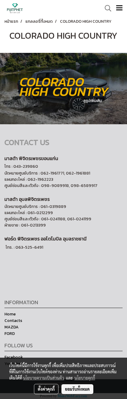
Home (10, 314)
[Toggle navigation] (119, 8)
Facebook (13, 357)
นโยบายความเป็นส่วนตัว (43, 377)
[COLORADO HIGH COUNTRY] (63, 88)
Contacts (13, 320)
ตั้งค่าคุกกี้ (46, 389)
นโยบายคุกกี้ (84, 377)
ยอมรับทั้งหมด (77, 389)
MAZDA (11, 327)
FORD (9, 333)
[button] (106, 8)
